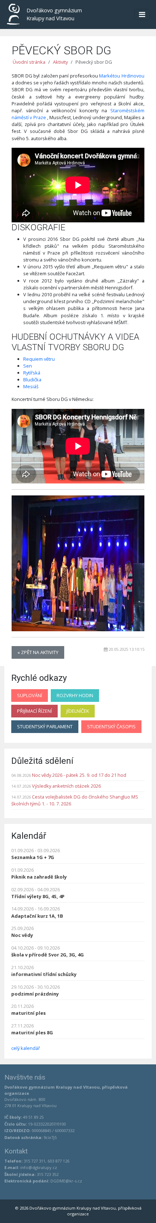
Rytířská (31, 372)
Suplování (29, 695)
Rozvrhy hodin (75, 695)
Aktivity (60, 62)
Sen (27, 366)
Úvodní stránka (29, 62)
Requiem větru (39, 359)
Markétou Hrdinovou (121, 75)
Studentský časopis (111, 726)
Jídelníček (77, 711)
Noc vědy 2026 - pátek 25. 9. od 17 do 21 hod (79, 775)
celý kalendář (25, 1048)
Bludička (32, 379)
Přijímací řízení (34, 711)
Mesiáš (30, 386)
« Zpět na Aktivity (37, 652)
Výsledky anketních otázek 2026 (66, 786)
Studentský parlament (45, 726)
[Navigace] (142, 14)
